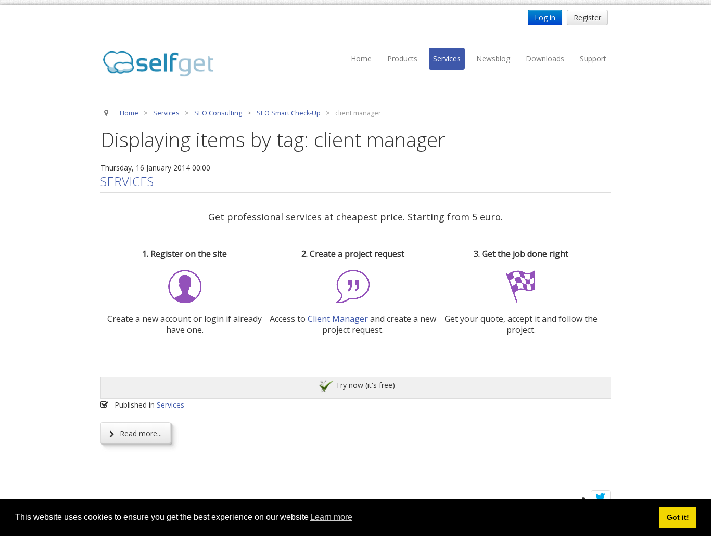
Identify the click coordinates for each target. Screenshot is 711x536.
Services (447, 58)
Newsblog (493, 58)
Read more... (140, 433)
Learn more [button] (331, 517)
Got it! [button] (678, 517)
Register (587, 17)
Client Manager (338, 318)
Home (361, 58)
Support (593, 58)
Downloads (545, 58)
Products (402, 58)
